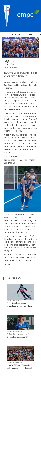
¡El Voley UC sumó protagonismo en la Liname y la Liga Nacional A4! (19, 367)
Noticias (10, 34)
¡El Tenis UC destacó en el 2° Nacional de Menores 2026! (18, 335)
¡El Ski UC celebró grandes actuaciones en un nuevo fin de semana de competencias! (19, 305)
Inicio (3, 34)
